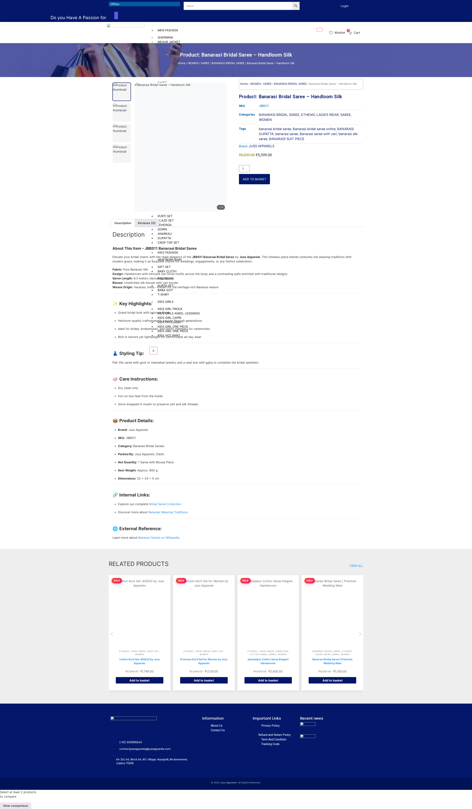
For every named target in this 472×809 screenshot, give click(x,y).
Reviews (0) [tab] (147, 223)
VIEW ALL (356, 566)
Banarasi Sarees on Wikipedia (158, 537)
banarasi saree (286, 134)
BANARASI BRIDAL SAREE (228, 63)
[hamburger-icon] (319, 29)
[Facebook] (315, 5)
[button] (112, 634)
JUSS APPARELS (261, 146)
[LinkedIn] (325, 5)
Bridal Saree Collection (165, 504)
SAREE (205, 63)
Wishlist (339, 32)
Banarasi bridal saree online (314, 129)
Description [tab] (122, 223)
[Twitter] (320, 5)
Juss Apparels (228, 782)
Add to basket (254, 179)
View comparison (15, 806)
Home (181, 63)
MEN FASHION (168, 30)
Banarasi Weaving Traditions (168, 512)
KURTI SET (153, 651)
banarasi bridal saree (275, 129)
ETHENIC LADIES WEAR (320, 115)
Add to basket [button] (139, 680)
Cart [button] (354, 32)
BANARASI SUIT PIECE (286, 139)
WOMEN (193, 63)
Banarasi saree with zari (318, 134)
